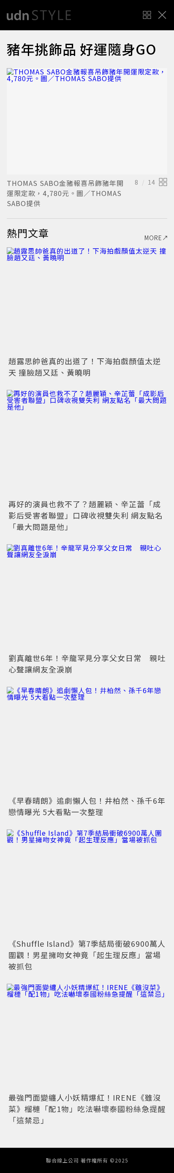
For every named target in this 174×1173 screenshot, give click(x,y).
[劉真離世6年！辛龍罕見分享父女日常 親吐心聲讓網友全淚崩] (87, 597)
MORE (153, 238)
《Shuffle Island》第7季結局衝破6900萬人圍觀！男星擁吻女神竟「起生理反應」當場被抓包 (87, 955)
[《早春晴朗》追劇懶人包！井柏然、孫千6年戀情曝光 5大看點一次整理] (87, 740)
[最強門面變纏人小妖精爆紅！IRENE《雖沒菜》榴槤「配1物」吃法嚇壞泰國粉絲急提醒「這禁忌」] (87, 1037)
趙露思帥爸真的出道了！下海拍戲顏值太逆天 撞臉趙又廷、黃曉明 (84, 366)
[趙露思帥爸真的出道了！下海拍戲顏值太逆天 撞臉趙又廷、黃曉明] (87, 300)
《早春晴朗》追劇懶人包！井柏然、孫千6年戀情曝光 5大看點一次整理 (87, 806)
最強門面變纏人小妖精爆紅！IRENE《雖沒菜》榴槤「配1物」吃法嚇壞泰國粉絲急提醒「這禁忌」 (87, 1108)
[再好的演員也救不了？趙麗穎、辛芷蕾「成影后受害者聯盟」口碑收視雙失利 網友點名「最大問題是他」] (87, 443)
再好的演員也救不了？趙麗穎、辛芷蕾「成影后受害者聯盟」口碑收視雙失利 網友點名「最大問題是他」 (85, 515)
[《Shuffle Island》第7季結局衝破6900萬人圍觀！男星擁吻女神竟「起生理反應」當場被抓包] (87, 882)
